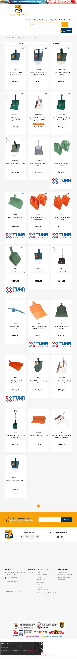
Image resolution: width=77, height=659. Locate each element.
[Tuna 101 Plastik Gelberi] (15, 202)
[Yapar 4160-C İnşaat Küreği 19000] (38, 365)
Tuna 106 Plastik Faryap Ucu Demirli (62, 327)
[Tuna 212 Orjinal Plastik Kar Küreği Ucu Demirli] (38, 310)
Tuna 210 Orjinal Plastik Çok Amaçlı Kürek (38, 218)
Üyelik (38, 572)
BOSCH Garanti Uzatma (43, 589)
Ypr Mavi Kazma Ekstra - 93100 (15, 327)
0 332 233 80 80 (12, 578)
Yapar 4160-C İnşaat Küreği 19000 (38, 382)
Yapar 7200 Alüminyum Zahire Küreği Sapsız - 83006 (38, 119)
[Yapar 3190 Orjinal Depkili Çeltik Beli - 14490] (38, 56)
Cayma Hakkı (61, 579)
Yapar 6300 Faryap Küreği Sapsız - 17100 (61, 119)
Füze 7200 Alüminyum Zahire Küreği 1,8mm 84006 (61, 436)
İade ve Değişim (41, 579)
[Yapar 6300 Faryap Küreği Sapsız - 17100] (61, 102)
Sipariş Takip (43, 20)
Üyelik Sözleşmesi (63, 572)
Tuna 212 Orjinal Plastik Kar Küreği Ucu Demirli (38, 327)
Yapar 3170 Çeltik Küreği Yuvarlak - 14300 (15, 73)
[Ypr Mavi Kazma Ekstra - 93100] (15, 310)
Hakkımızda (30, 572)
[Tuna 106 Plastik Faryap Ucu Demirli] (61, 310)
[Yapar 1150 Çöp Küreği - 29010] (61, 256)
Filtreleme (56, 43)
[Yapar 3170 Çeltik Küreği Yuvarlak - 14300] (15, 56)
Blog (34, 20)
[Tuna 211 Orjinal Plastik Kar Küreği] (61, 202)
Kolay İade (53, 20)
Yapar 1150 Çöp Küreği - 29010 (61, 272)
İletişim (28, 20)
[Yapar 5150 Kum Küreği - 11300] (15, 147)
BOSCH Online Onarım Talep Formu (46, 592)
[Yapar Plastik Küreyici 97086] (38, 419)
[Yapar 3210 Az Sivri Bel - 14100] (38, 256)
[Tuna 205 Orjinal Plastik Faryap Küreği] (15, 365)
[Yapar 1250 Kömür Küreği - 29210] (38, 147)
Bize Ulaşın (40, 587)
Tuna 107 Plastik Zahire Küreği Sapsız (15, 273)
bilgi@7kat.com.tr (12, 581)
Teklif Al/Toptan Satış (65, 20)
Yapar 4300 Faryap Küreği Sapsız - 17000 (15, 119)
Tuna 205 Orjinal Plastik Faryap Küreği (15, 382)
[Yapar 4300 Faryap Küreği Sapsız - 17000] (15, 102)
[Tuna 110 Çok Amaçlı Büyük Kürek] (61, 147)
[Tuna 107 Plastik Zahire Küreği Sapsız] (15, 256)
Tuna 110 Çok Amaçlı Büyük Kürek (61, 164)
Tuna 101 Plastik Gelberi (15, 217)
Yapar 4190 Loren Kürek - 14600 (62, 73)
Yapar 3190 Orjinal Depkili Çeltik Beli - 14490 (38, 73)
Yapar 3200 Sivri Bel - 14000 (15, 480)
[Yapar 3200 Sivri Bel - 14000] (15, 465)
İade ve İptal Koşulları (64, 577)
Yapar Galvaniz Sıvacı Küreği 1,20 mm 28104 (61, 382)
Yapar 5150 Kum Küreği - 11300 (15, 163)
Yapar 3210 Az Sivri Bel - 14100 (38, 272)
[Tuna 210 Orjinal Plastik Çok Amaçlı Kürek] (38, 202)
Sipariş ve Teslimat (42, 574)
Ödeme (39, 577)
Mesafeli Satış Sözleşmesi (65, 574)
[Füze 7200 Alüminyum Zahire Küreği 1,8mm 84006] (61, 419)
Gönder (66, 520)
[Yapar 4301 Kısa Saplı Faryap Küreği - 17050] (15, 419)
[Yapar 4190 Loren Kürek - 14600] (61, 56)
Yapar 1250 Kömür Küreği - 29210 (38, 164)
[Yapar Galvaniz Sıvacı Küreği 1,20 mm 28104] (61, 365)
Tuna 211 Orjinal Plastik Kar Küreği (61, 218)
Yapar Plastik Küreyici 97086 (38, 435)
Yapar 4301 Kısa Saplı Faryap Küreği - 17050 (15, 436)
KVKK (38, 584)
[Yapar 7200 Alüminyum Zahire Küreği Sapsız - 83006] (38, 102)
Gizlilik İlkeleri (40, 582)
